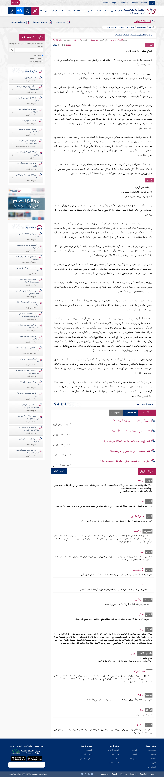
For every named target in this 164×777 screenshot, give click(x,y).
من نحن (12, 746)
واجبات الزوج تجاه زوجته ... (29, 77)
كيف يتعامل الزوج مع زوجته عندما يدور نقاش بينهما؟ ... (27, 247)
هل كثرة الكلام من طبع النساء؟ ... (27, 120)
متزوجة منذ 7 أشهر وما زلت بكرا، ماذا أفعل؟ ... (28, 304)
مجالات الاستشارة (40, 22)
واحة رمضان (114, 754)
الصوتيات (71, 11)
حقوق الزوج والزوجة (61, 454)
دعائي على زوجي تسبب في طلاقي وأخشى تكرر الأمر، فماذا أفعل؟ (125, 461)
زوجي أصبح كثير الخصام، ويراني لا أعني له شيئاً (132, 421)
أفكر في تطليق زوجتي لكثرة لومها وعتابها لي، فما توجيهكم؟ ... (27, 372)
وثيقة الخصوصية (39, 746)
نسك (117, 758)
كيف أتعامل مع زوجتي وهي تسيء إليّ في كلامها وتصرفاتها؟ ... (28, 88)
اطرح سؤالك (60, 22)
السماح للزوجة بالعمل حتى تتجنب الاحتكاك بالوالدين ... (29, 131)
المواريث (53, 11)
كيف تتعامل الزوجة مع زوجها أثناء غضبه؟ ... (29, 383)
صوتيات (153, 754)
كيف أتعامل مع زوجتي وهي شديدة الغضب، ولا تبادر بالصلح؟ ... (29, 406)
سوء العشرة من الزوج (61, 424)
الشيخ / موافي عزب (117, 40)
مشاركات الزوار (86, 758)
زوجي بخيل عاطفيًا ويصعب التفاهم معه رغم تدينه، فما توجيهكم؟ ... (27, 452)
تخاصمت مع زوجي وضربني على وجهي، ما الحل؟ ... (27, 258)
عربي (152, 3)
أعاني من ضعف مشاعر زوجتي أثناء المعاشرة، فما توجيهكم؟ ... (29, 142)
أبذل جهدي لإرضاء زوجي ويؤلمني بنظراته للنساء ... (29, 338)
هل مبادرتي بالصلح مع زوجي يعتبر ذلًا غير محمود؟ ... (28, 395)
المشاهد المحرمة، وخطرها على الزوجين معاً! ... (28, 269)
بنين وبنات (44, 11)
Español (144, 3)
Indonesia (105, 3)
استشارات (152, 767)
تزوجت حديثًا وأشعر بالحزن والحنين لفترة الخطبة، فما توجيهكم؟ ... (27, 292)
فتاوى (154, 763)
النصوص (37, 55)
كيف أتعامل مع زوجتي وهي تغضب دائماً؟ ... (29, 361)
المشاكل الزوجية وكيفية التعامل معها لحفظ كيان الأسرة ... (29, 111)
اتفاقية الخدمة (28, 746)
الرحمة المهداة (113, 750)
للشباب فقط (114, 763)
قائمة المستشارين (17, 22)
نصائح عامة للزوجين (61, 434)
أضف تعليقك (59, 471)
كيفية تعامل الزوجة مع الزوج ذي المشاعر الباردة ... (27, 176)
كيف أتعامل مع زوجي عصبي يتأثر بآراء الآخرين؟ (131, 431)
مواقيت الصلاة (87, 754)
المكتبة (62, 11)
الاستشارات (81, 11)
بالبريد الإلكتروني (34, 61)
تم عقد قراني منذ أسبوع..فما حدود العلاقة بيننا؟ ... (27, 349)
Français (124, 3)
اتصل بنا (19, 746)
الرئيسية (118, 11)
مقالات (99, 11)
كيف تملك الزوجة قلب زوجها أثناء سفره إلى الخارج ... (27, 153)
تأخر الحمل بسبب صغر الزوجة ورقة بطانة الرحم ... (28, 440)
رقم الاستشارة (35, 58)
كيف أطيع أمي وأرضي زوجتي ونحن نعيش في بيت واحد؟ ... (28, 326)
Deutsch (134, 3)
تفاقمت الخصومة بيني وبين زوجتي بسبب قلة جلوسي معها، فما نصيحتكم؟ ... (27, 315)
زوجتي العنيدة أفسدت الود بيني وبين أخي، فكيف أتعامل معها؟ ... (28, 417)
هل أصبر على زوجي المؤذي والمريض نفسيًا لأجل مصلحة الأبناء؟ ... (28, 429)
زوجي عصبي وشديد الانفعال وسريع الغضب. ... (28, 235)
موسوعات (109, 11)
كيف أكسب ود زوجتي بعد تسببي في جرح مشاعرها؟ (130, 451)
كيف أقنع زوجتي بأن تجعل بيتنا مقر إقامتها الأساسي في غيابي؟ (127, 441)
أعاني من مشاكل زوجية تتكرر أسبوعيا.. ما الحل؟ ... (28, 165)
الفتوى (90, 11)
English (115, 3)
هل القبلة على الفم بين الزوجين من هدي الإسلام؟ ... (27, 99)
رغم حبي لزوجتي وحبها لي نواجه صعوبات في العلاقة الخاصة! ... (29, 281)
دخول (14, 2)
